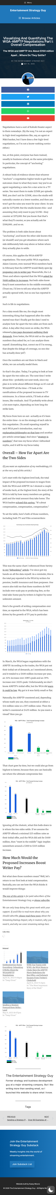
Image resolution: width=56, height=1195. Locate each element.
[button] (28, 90)
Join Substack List (22, 1164)
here (22, 436)
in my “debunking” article (16, 570)
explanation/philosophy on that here (21, 432)
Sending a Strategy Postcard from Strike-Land (12, 1007)
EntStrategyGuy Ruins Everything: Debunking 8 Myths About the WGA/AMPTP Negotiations (13, 970)
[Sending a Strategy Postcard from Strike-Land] (13, 997)
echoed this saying (25, 502)
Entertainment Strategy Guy (28, 10)
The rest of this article (13, 896)
